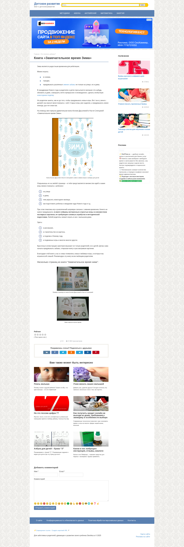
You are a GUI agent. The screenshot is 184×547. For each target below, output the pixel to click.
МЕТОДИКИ (65, 13)
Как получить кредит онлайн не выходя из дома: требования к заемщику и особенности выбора (90, 415)
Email (62, 471)
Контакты (132, 520)
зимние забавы (69, 84)
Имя (36, 471)
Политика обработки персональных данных (105, 520)
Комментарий (39, 479)
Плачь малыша (41, 384)
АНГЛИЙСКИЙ (90, 13)
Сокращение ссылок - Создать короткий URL (51, 530)
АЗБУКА (77, 13)
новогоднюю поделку (45, 95)
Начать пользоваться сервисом (132, 181)
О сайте (39, 520)
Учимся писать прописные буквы (132, 104)
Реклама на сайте (143, 537)
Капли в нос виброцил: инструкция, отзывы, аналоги (88, 449)
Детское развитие (47, 3)
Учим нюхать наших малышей (88, 384)
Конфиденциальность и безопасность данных (65, 520)
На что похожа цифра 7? (46, 413)
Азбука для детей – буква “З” (49, 448)
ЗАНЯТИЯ (120, 13)
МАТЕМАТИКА (106, 13)
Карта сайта (145, 534)
